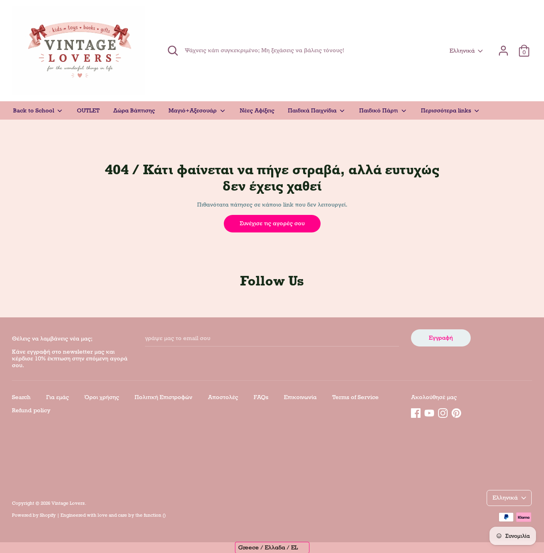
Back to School (34, 110)
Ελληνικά (462, 50)
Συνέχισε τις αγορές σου (272, 223)
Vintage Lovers (68, 503)
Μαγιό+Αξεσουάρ (193, 110)
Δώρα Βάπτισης (134, 110)
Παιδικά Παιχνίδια (313, 110)
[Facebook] (416, 411)
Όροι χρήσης (101, 397)
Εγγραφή (441, 337)
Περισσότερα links (447, 110)
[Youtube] (429, 411)
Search (21, 397)
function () (155, 515)
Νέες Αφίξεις (257, 110)
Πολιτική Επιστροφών (163, 397)
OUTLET (88, 110)
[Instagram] (443, 411)
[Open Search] (173, 51)
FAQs (261, 397)
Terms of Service (355, 397)
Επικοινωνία (300, 397)
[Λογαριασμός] (503, 47)
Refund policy (31, 410)
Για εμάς (57, 397)
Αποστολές (223, 397)
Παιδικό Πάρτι (379, 110)
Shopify (48, 515)
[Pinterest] (456, 411)
